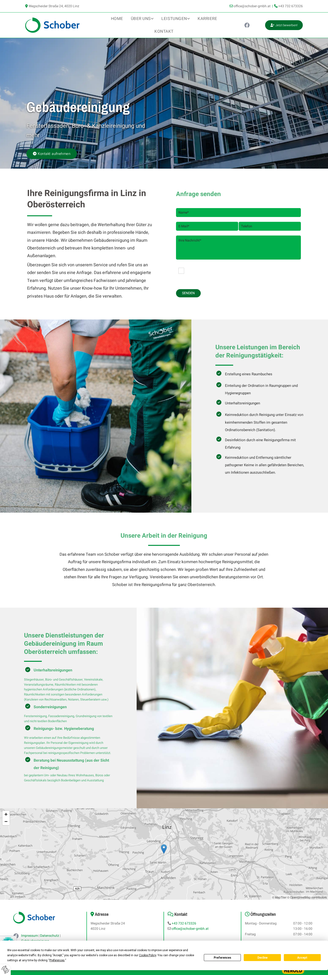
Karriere (207, 19)
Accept (302, 957)
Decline (262, 957)
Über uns (141, 19)
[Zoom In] (6, 814)
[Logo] (57, 25)
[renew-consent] (5, 969)
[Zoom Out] (6, 821)
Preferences (222, 957)
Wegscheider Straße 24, (54, 6)
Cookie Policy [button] (147, 955)
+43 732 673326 (290, 6)
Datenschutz (49, 935)
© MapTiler (279, 897)
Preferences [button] (57, 960)
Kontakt (164, 31)
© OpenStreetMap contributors (307, 897)
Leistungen (174, 19)
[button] (284, 25)
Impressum (29, 935)
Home (117, 19)
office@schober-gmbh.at (252, 6)
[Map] (164, 854)
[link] (142, 19)
